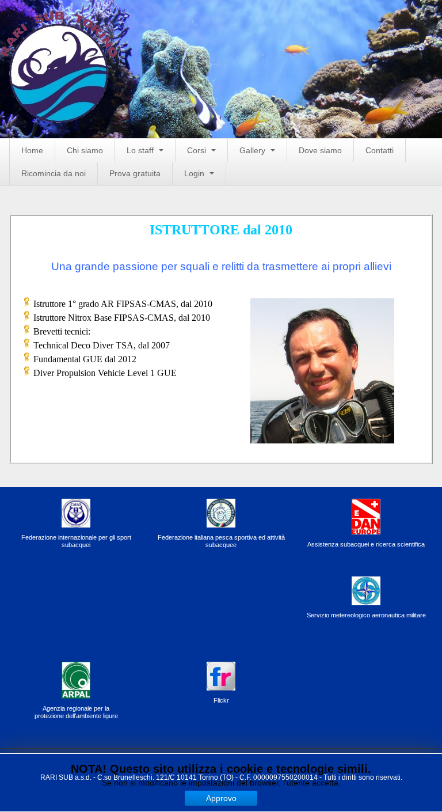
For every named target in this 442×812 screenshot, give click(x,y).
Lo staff (141, 150)
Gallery (253, 150)
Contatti (379, 150)
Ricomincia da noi (53, 173)
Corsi (197, 150)
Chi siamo (85, 150)
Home (32, 150)
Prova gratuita (135, 173)
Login (195, 173)
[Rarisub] (58, 30)
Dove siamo (320, 150)
